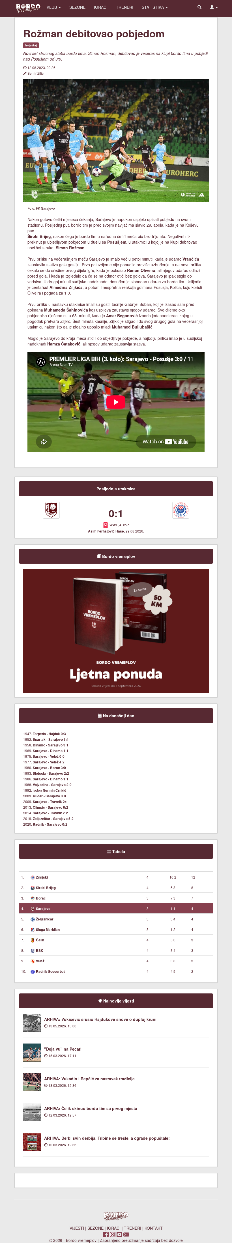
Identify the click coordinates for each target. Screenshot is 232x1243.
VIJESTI (77, 1228)
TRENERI (124, 7)
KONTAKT (154, 1228)
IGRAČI (101, 7)
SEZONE (77, 7)
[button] (214, 7)
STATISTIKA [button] (153, 7)
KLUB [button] (52, 7)
